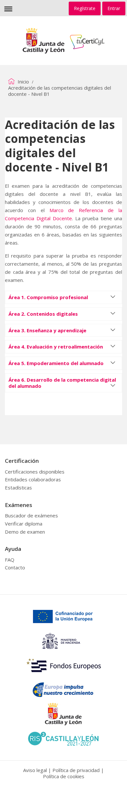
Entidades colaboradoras (33, 479)
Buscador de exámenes (31, 515)
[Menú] (8, 8)
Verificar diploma (23, 523)
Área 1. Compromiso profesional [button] (48, 297)
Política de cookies (63, 776)
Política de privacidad (76, 770)
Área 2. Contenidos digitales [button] (43, 314)
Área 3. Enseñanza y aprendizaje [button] (47, 330)
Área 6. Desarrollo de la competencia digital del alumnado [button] (62, 382)
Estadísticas (18, 487)
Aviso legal (35, 770)
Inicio (22, 81)
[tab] (63, 297)
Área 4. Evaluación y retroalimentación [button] (55, 346)
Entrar (113, 8)
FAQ (9, 559)
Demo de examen (25, 531)
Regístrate (84, 8)
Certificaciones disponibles (34, 471)
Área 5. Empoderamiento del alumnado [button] (56, 363)
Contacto (15, 567)
